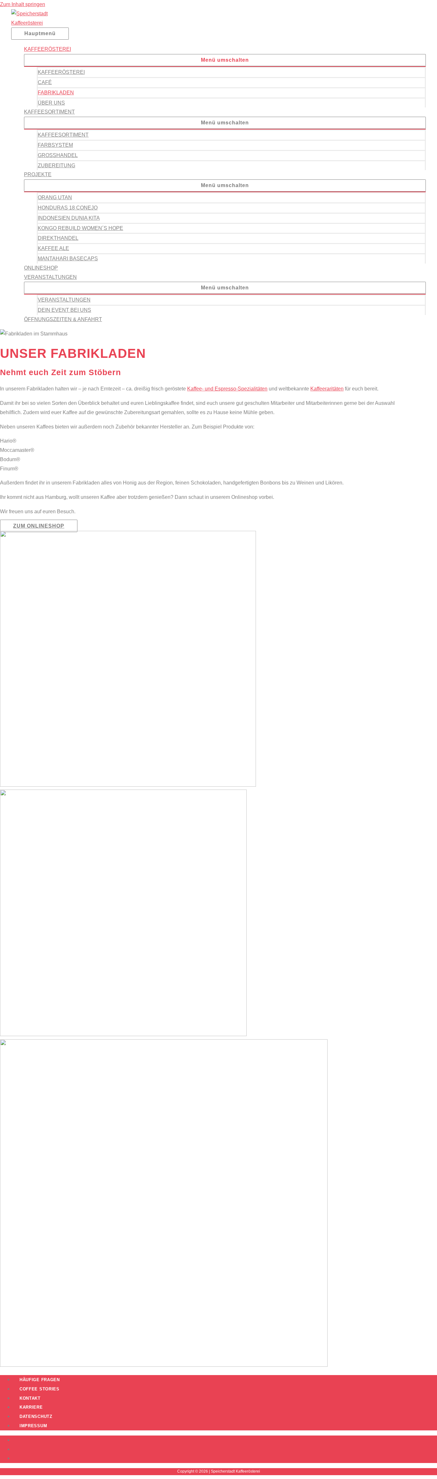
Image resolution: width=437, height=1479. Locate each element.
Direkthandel (58, 238)
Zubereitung (56, 165)
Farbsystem (55, 145)
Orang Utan (55, 197)
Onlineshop (41, 268)
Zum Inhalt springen (22, 4)
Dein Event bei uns (64, 310)
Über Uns (51, 103)
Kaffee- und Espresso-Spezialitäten (227, 388)
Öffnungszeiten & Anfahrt (63, 319)
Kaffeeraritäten (327, 388)
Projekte (38, 174)
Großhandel (58, 155)
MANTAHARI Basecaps (68, 258)
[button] (225, 60)
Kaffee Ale (53, 248)
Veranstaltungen (50, 277)
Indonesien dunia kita (69, 218)
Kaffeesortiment (49, 111)
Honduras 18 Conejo (68, 207)
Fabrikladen (56, 92)
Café (45, 82)
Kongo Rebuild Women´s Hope (80, 228)
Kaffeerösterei (47, 49)
